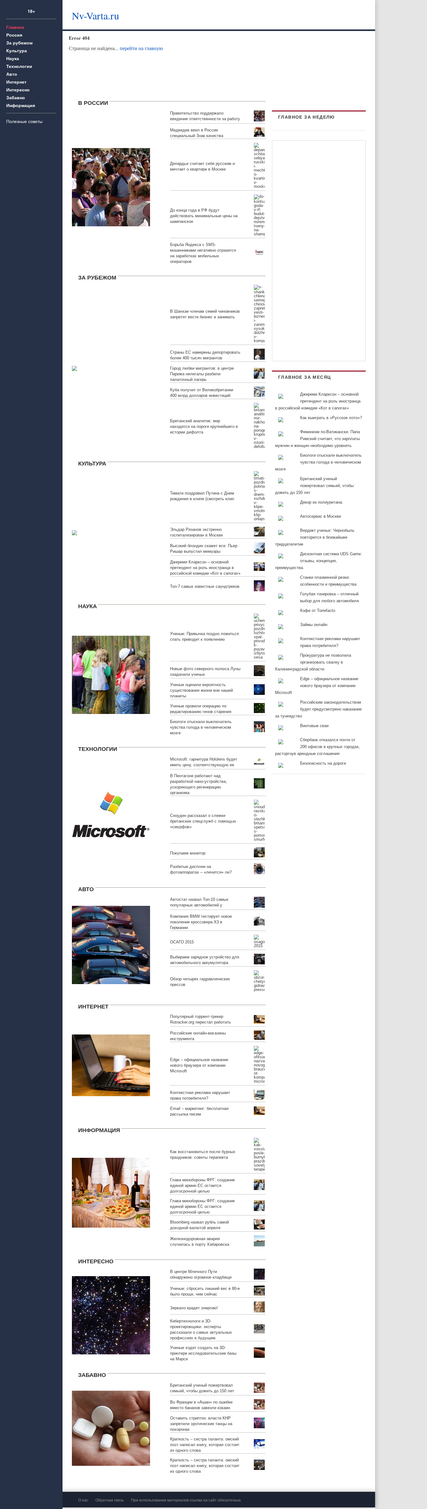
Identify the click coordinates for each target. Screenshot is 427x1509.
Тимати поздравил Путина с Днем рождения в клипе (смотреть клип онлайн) (202, 499)
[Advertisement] (260, 14)
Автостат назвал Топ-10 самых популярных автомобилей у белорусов (199, 905)
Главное (15, 27)
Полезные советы (24, 121)
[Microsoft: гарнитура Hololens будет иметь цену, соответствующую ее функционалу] (111, 815)
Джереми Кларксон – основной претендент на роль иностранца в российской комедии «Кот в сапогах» (205, 568)
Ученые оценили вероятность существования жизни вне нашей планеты (201, 690)
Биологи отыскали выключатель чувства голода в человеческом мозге (201, 727)
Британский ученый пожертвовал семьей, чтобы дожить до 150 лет (314, 485)
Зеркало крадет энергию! (194, 1308)
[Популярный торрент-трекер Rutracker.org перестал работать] (111, 1064)
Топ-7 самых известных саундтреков (204, 586)
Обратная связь (109, 1499)
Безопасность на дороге (323, 763)
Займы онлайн (313, 624)
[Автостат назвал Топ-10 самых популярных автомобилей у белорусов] (111, 944)
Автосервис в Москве (320, 516)
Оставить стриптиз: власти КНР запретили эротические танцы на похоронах (201, 1424)
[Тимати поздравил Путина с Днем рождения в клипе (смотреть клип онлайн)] (74, 531)
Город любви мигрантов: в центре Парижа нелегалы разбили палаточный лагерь (202, 374)
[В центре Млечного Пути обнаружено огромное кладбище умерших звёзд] (111, 1314)
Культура (16, 50)
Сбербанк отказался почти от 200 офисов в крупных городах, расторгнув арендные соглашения (317, 746)
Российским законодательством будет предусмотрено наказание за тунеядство (318, 709)
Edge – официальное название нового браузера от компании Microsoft (199, 1065)
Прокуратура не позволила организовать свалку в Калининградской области (313, 662)
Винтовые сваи (314, 725)
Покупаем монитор (187, 853)
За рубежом (19, 42)
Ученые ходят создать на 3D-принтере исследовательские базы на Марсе (203, 1353)
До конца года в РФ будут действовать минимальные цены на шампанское (204, 216)
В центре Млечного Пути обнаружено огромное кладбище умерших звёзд (201, 1277)
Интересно (18, 89)
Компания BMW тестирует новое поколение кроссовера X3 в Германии (201, 922)
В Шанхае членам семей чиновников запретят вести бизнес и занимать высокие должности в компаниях (205, 317)
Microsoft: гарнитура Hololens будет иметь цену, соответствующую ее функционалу (203, 765)
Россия (14, 35)
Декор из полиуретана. (321, 502)
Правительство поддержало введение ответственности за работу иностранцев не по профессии (205, 119)
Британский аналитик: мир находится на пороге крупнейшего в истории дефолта (204, 426)
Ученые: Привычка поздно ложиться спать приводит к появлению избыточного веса (204, 639)
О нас (83, 1499)
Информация (20, 105)
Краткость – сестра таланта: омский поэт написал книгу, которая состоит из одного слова (204, 1445)
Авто (11, 74)
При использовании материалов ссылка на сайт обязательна (186, 1499)
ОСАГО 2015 (182, 942)
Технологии (19, 66)
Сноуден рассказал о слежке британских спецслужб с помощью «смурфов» (203, 821)
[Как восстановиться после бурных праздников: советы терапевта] (111, 1192)
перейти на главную (141, 48)
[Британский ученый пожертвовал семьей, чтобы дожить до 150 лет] (111, 1427)
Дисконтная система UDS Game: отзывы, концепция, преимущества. (318, 561)
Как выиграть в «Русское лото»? (331, 417)
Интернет (16, 82)
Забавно (15, 97)
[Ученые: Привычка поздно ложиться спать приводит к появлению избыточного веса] (111, 673)
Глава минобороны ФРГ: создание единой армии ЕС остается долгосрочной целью (202, 1185)
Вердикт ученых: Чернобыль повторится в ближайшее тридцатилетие (314, 537)
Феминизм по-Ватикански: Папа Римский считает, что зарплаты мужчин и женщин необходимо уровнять (317, 438)
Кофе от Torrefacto (317, 610)
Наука (12, 58)
